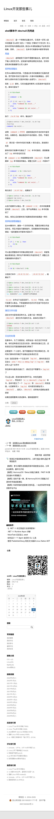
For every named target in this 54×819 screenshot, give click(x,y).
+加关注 (7, 425)
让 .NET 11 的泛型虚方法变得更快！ (22, 528)
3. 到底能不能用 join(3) (14, 753)
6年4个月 (15, 582)
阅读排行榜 (11, 722)
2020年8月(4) (11, 705)
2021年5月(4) (11, 691)
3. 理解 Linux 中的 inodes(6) (16, 774)
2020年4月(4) (11, 713)
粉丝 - (15, 421)
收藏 (13, 451)
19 (13, 584)
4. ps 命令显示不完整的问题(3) (17, 756)
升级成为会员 (38, 439)
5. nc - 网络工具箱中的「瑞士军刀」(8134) (21, 737)
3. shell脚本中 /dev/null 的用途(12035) (20, 732)
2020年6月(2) (11, 710)
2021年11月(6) (12, 683)
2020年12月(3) (12, 697)
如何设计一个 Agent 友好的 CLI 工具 (22, 537)
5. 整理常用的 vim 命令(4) (15, 780)
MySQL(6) (10, 665)
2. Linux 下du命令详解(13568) (17, 729)
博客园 (6, 20)
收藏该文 (31, 412)
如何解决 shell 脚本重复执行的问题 (24, 443)
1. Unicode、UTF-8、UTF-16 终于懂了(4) (21, 748)
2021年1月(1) (11, 694)
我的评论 (10, 640)
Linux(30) (10, 662)
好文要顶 (13, 412)
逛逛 (46, 458)
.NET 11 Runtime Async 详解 (19, 531)
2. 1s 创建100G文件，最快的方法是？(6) (20, 772)
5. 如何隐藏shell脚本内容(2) (16, 758)
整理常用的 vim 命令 (19, 445)
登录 (38, 458)
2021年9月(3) (11, 689)
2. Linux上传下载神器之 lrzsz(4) (17, 750)
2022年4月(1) (11, 678)
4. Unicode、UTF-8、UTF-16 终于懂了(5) (21, 777)
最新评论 (10, 646)
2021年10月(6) (12, 686)
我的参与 (10, 643)
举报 (18, 451)
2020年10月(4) (12, 702)
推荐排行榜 (11, 765)
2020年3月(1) (11, 716)
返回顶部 (46, 455)
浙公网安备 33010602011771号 (24, 800)
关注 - (20, 421)
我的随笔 (10, 638)
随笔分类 (10, 655)
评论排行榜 (11, 744)
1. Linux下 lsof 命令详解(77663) (17, 726)
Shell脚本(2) (11, 667)
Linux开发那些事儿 (18, 8)
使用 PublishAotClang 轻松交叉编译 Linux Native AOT (29, 541)
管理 (32, 20)
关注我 (22, 412)
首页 (15, 20)
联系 (23, 20)
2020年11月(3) (12, 700)
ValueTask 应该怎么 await (18, 534)
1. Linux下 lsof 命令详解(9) (16, 769)
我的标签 (10, 649)
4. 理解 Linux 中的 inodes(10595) (18, 734)
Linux (14, 402)
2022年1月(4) (11, 680)
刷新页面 (38, 455)
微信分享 (41, 412)
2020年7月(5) (11, 708)
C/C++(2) (10, 659)
